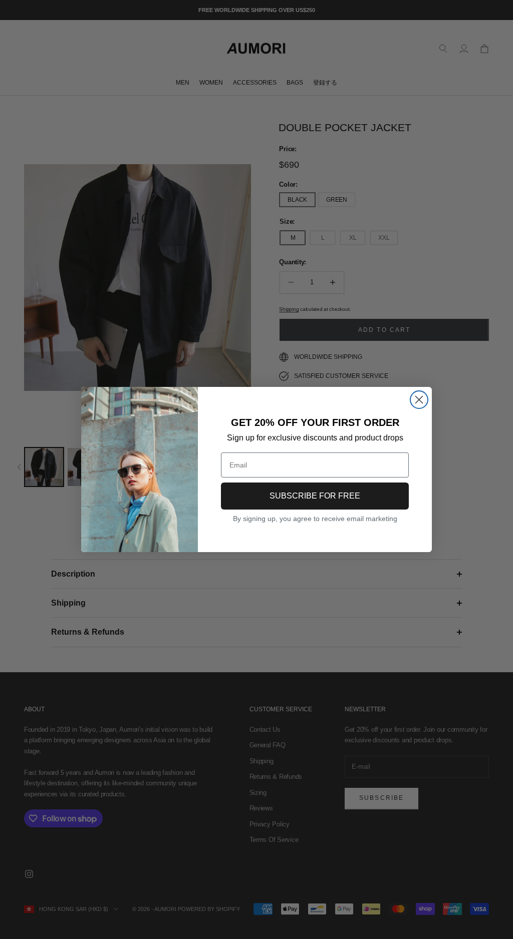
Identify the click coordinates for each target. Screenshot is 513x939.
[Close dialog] (419, 399)
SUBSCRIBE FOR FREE (315, 496)
